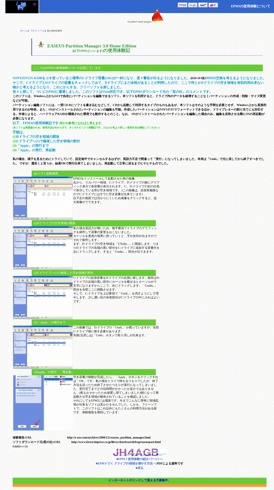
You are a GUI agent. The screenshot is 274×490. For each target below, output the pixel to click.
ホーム (23, 30)
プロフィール (37, 30)
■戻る (140, 467)
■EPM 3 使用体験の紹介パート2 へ (139, 459)
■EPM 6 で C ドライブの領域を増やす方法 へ (126, 463)
